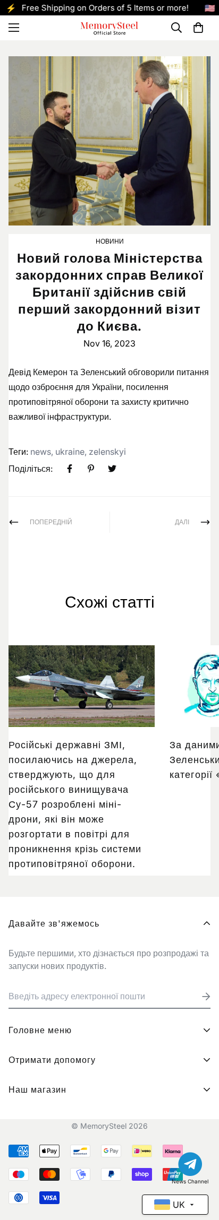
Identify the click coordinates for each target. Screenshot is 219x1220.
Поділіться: (31, 468)
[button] (198, 27)
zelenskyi (107, 451)
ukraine (70, 451)
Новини (110, 241)
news (40, 451)
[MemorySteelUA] (109, 27)
